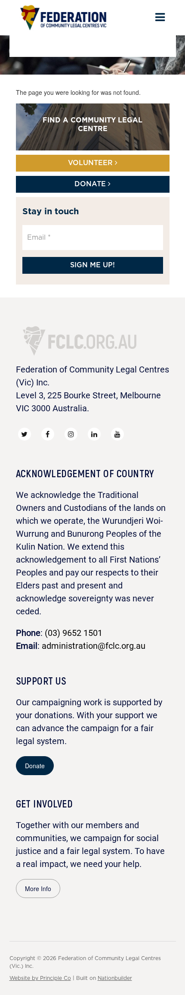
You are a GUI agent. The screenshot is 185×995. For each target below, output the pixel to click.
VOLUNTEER (91, 163)
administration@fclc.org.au (93, 646)
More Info (38, 888)
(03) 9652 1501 (73, 633)
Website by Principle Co (40, 978)
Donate (35, 765)
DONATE (91, 184)
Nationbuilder (115, 978)
